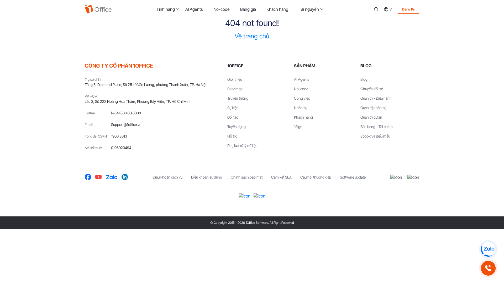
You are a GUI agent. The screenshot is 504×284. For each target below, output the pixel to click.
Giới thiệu (234, 79)
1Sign (298, 126)
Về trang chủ (252, 36)
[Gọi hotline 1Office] (488, 268)
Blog (364, 79)
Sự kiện (233, 107)
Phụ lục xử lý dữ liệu (242, 145)
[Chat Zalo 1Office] (488, 249)
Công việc (302, 98)
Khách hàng (277, 9)
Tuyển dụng (236, 126)
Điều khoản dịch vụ (167, 177)
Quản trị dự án (371, 117)
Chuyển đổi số (371, 89)
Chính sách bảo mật (246, 177)
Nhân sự (300, 107)
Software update (353, 177)
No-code (221, 9)
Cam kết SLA (281, 177)
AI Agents (194, 9)
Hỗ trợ (232, 136)
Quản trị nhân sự (373, 107)
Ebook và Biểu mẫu (375, 136)
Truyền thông (237, 98)
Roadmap (235, 89)
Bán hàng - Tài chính (376, 126)
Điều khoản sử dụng (206, 177)
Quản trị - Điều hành (376, 98)
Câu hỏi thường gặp (315, 177)
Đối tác (232, 117)
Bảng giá (248, 9)
